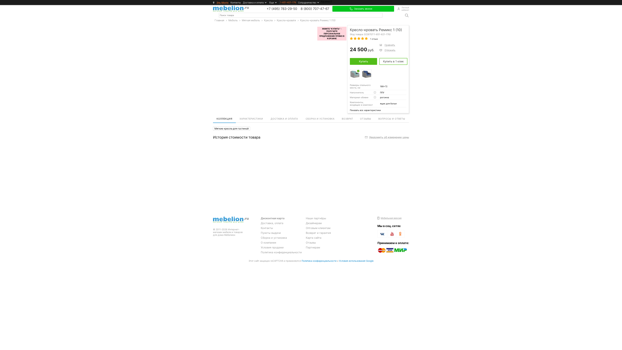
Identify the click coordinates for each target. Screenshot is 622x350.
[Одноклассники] (400, 234)
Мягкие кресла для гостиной (231, 128)
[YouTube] (391, 234)
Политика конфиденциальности (281, 252)
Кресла (268, 20)
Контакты (235, 2)
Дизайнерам (314, 223)
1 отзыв (373, 39)
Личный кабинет (405, 8)
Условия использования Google (356, 260)
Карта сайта (313, 237)
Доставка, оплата (272, 223)
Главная (219, 20)
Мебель (233, 20)
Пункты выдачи (271, 232)
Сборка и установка (274, 237)
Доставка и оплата (253, 2)
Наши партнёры (316, 218)
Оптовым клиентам (318, 228)
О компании (268, 242)
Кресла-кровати (286, 20)
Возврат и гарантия (318, 232)
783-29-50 (289, 9)
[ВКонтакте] (382, 234)
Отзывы (311, 242)
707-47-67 (321, 9)
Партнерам (313, 247)
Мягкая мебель (251, 20)
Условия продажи (272, 247)
